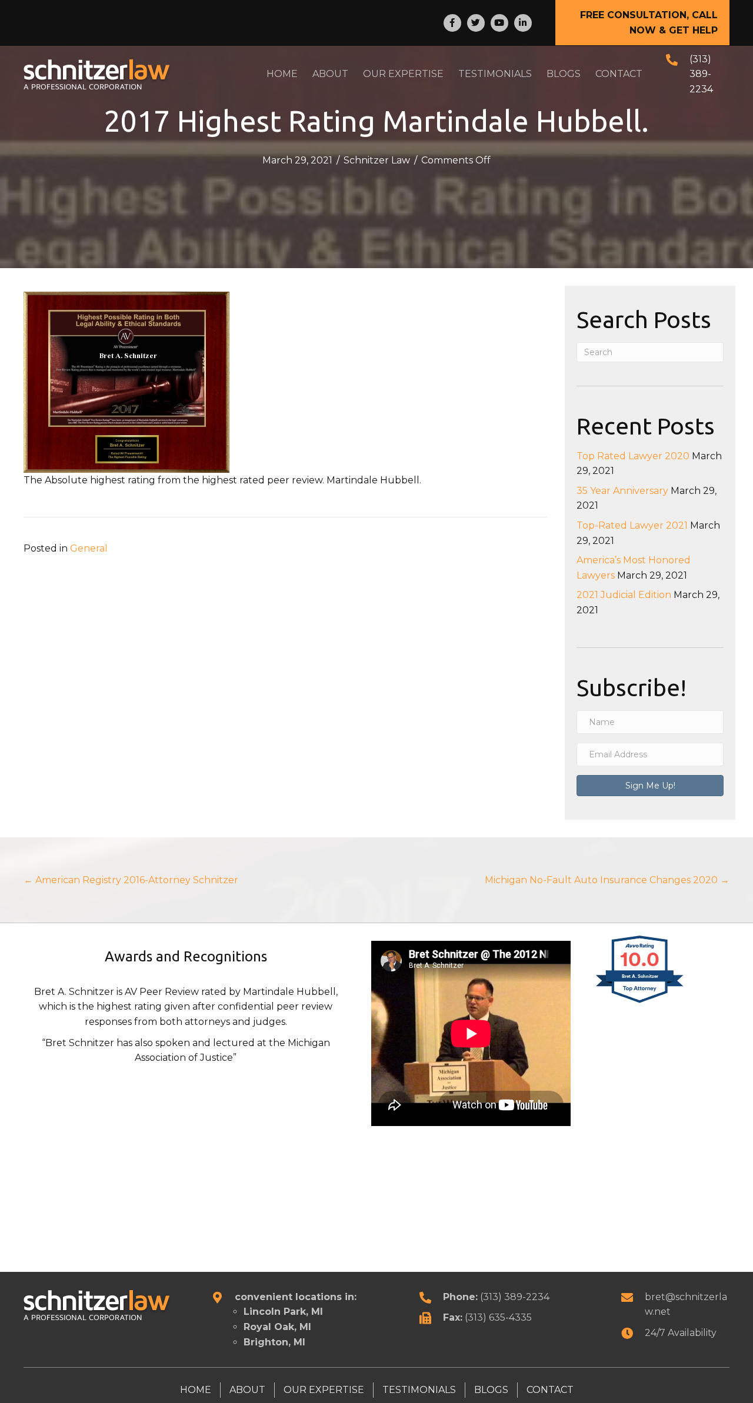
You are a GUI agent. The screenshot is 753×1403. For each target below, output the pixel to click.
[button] (642, 22)
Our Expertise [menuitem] (324, 1389)
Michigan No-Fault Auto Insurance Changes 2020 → (607, 880)
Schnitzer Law (377, 160)
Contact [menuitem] (550, 1389)
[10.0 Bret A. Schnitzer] (640, 1002)
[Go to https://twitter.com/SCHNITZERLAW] (476, 23)
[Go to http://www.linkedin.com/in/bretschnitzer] (523, 23)
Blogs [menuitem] (491, 1389)
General (89, 548)
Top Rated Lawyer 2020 (633, 456)
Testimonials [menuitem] (419, 1389)
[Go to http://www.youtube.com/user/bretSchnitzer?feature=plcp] (499, 23)
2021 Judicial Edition (624, 594)
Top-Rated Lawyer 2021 (632, 525)
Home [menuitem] (195, 1389)
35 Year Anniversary (622, 490)
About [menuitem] (247, 1389)
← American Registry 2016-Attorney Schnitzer (131, 880)
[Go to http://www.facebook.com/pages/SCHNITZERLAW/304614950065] (452, 23)
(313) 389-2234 (701, 74)
